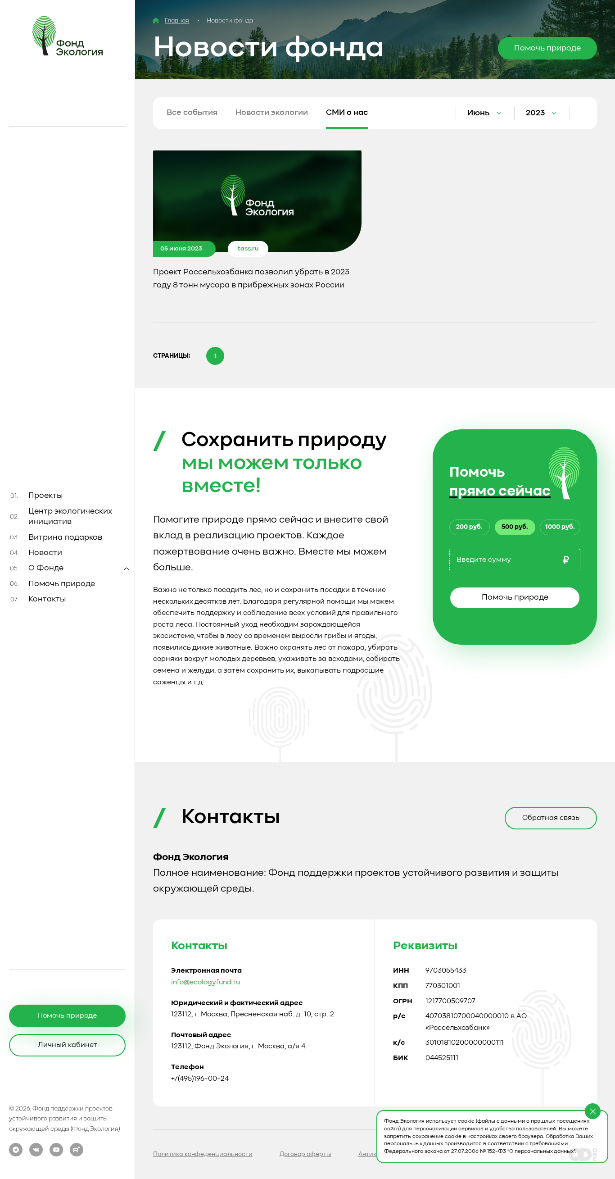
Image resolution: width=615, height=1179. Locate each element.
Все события (192, 113)
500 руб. (515, 527)
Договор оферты (305, 1154)
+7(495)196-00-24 (200, 1079)
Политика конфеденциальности (203, 1154)
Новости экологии (271, 113)
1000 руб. (560, 527)
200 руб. (469, 527)
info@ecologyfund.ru (205, 982)
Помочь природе (515, 597)
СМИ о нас (347, 113)
